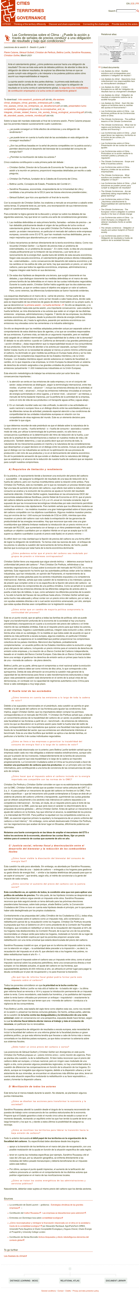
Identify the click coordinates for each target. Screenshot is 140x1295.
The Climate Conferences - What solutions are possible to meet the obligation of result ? (115, 177)
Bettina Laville (63, 52)
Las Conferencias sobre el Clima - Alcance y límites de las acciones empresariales (115, 169)
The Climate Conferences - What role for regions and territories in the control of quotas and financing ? (118, 127)
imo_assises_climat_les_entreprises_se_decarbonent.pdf (32, 105)
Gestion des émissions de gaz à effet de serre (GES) (113, 47)
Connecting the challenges (96, 24)
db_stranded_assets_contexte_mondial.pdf (25, 115)
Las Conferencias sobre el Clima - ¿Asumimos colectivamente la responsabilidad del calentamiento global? (116, 202)
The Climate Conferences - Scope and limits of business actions (117, 162)
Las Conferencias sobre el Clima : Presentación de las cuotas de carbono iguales (118, 145)
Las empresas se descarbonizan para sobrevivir (63, 1212)
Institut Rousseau (31, 1212)
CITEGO (6, 24)
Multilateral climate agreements (119, 40)
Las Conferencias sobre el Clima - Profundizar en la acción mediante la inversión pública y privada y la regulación (117, 154)
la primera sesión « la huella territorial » (43, 304)
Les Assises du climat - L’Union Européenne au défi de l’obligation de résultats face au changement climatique (118, 89)
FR (137, 3)
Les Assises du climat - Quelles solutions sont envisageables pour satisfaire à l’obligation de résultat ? (116, 73)
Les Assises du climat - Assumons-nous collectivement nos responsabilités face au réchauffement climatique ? (118, 81)
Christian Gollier (12, 55)
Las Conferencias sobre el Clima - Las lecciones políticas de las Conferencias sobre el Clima (118, 113)
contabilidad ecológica (51, 1217)
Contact (61, 1290)
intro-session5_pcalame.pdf (31, 99)
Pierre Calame (11, 52)
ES (132, 3)
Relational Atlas (69, 1280)
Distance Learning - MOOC (24, 1280)
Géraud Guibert (26, 52)
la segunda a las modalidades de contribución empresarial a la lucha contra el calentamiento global (48, 89)
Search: (112, 10)
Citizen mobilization (103, 54)
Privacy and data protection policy (86, 1290)
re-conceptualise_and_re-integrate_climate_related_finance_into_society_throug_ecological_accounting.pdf (44, 110)
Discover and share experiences (64, 24)
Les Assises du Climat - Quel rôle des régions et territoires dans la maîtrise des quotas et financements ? (117, 105)
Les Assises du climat (14, 1255)
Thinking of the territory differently (30, 24)
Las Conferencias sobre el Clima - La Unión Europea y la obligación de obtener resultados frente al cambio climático (117, 220)
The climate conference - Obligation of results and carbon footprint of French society (117, 230)
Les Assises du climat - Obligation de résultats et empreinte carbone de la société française (117, 97)
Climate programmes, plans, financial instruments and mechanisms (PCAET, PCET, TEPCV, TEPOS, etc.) (129, 45)
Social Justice (102, 46)
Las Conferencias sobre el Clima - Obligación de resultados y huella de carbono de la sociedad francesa (117, 238)
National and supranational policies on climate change (129, 53)
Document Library (116, 1280)
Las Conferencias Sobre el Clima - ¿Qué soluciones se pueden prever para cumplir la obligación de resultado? (118, 185)
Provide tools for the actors (125, 24)
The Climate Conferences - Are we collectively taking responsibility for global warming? (116, 193)
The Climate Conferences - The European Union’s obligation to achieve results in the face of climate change (118, 211)
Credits (68, 1290)
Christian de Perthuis (45, 52)
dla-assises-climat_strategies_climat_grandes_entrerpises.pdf (34, 101)
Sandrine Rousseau (81, 52)
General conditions (48, 1290)
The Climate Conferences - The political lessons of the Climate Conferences (118, 120)
